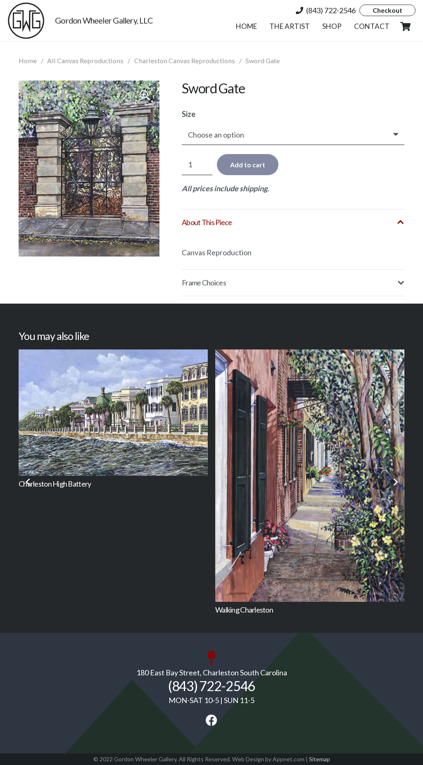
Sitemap (319, 759)
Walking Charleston (149, 609)
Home (28, 60)
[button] (346, 26)
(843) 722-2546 (211, 686)
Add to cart (247, 165)
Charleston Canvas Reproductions (184, 60)
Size (188, 114)
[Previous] (28, 482)
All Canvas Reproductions (85, 60)
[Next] (395, 482)
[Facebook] (211, 720)
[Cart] (406, 26)
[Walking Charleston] (214, 475)
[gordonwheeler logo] (26, 20)
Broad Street (335, 499)
